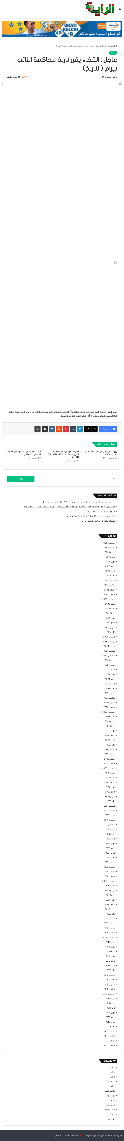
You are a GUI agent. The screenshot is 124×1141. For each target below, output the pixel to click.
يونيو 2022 (110, 778)
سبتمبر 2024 (109, 651)
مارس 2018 (110, 1017)
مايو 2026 (110, 557)
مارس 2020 (110, 905)
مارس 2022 (110, 792)
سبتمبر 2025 (109, 595)
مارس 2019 (110, 961)
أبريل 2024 (110, 674)
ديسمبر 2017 (109, 1031)
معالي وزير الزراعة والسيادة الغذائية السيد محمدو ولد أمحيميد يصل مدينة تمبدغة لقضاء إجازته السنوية (69, 507)
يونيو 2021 (110, 834)
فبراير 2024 (110, 684)
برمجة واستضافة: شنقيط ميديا (66, 1135)
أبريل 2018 (110, 1013)
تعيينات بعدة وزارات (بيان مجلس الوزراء (98, 521)
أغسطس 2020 (108, 881)
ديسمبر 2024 (109, 637)
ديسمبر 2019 (109, 919)
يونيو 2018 (110, 1003)
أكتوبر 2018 (110, 984)
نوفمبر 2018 (109, 980)
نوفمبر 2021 (109, 811)
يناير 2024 (110, 688)
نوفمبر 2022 (109, 754)
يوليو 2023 (110, 717)
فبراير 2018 (110, 1022)
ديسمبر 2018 (109, 975)
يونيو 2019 (110, 947)
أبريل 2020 (110, 900)
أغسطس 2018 (109, 994)
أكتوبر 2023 (109, 703)
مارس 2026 (110, 566)
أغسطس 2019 (109, 937)
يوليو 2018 (110, 999)
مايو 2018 (110, 1008)
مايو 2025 (110, 613)
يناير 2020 (110, 914)
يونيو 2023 (110, 721)
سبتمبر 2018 (109, 989)
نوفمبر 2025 (109, 585)
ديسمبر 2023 (109, 693)
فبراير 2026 (110, 571)
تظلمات (111, 1082)
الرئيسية (111, 46)
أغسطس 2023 (108, 712)
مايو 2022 (110, 782)
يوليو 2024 (110, 660)
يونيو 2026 (110, 552)
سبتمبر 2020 (109, 876)
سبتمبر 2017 (109, 1045)
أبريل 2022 (110, 787)
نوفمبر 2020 (109, 867)
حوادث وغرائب (109, 1096)
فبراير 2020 (110, 909)
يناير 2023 (110, 745)
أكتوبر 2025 (109, 590)
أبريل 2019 (110, 956)
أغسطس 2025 (108, 599)
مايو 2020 (110, 895)
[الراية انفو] (99, 9)
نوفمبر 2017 (109, 1036)
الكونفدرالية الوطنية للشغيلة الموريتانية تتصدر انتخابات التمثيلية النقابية (63, 454)
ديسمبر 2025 (109, 580)
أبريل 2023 (110, 731)
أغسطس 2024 (108, 656)
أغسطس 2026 (108, 543)
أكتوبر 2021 (110, 815)
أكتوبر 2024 (109, 646)
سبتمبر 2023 (109, 707)
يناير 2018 (111, 1027)
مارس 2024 (110, 679)
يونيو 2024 (110, 665)
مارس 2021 (110, 848)
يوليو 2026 (110, 548)
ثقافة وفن (110, 1091)
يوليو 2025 (110, 604)
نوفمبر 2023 (109, 698)
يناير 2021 (111, 858)
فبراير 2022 (110, 797)
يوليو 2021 (110, 829)
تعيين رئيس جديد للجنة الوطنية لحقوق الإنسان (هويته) (90, 516)
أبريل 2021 (110, 843)
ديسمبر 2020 (109, 862)
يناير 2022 (110, 801)
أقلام (112, 1072)
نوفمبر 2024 (109, 642)
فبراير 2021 (110, 853)
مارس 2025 (110, 623)
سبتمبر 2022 (109, 764)
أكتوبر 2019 (110, 928)
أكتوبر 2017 (110, 1041)
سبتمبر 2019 (109, 933)
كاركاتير (112, 1114)
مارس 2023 (110, 735)
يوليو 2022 (110, 773)
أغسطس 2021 (109, 825)
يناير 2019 (111, 970)
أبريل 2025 (110, 618)
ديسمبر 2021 (109, 806)
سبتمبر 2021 (109, 820)
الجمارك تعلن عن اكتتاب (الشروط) (100, 511)
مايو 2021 (110, 839)
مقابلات (111, 1119)
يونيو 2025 (110, 609)
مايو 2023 (110, 726)
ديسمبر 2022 (109, 750)
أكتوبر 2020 (109, 872)
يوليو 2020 (110, 886)
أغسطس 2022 (108, 768)
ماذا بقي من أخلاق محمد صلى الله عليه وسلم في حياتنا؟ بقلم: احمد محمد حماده (78, 502)
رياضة (113, 1100)
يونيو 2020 (110, 890)
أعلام (112, 1067)
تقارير (112, 1086)
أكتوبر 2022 (109, 759)
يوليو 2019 (110, 942)
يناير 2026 (110, 576)
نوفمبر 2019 (109, 923)
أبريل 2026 (110, 562)
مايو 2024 (110, 670)
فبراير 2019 (110, 966)
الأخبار (104, 46)
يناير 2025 (110, 632)
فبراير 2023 (110, 740)
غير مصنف (110, 1105)
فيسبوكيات (110, 1110)
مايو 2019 (110, 952)
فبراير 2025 (110, 627)
